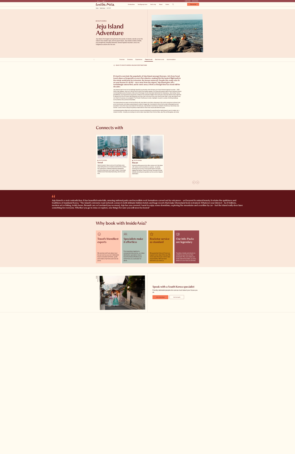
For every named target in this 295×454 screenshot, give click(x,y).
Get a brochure (160, 297)
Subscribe (188, 1)
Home (97, 8)
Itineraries (130, 59)
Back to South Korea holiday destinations (131, 65)
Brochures (195, 1)
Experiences (138, 59)
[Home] (105, 4)
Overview (122, 59)
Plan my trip (193, 5)
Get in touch (176, 297)
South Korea (102, 8)
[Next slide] (197, 182)
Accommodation (171, 59)
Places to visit (148, 59)
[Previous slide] (193, 182)
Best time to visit (159, 59)
